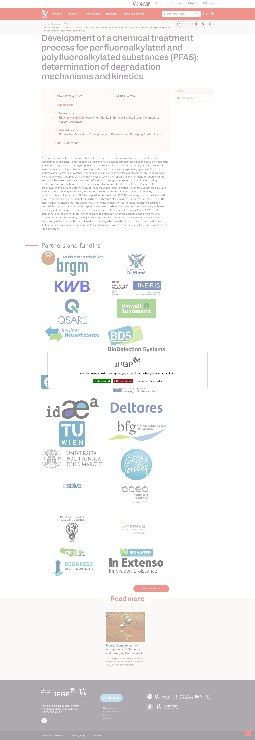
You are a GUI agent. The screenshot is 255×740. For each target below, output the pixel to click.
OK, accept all (103, 381)
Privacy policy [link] (156, 381)
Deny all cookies (124, 381)
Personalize (141, 381)
